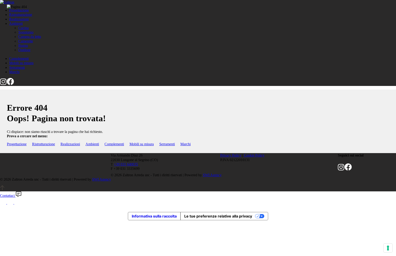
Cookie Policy (254, 155)
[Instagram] (3, 84)
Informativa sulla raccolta (154, 216)
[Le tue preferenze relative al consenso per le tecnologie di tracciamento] (388, 248)
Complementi (114, 144)
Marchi (185, 144)
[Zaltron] (7, 2)
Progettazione (17, 144)
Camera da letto (29, 37)
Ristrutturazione (43, 144)
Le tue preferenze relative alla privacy (218, 216)
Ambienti (92, 144)
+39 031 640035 (126, 164)
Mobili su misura (141, 144)
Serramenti (167, 144)
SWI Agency (212, 175)
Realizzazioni (70, 144)
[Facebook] (10, 84)
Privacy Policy (230, 155)
